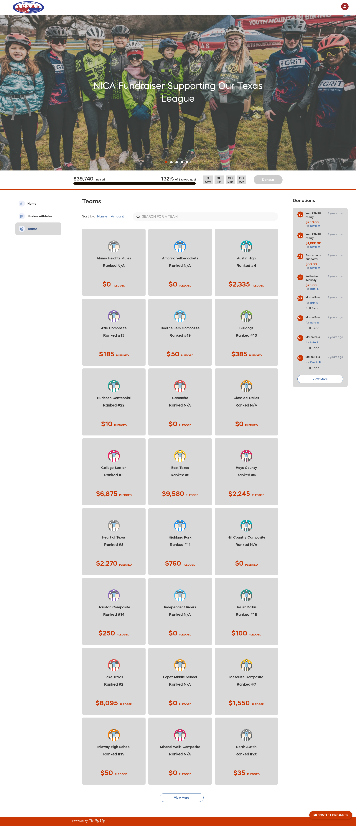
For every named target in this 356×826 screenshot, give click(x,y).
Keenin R (315, 362)
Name (102, 216)
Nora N (314, 322)
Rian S (314, 302)
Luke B (314, 342)
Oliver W (315, 226)
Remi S (314, 288)
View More (320, 379)
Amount (117, 216)
